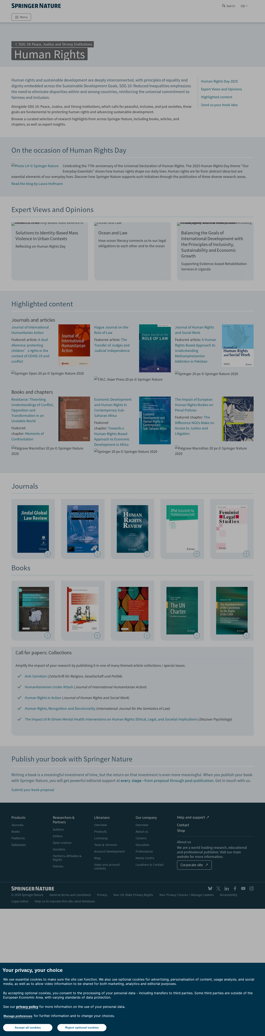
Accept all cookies (28, 1027)
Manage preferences (18, 1016)
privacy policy (27, 1007)
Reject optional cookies (82, 1027)
